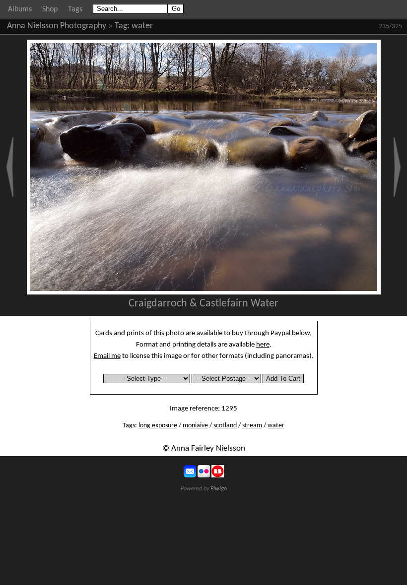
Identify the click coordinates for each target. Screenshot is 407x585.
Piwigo (218, 489)
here (263, 345)
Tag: (122, 26)
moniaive (195, 425)
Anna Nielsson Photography (56, 26)
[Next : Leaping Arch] (397, 167)
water (142, 26)
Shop (50, 9)
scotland (225, 425)
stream (252, 425)
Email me (107, 356)
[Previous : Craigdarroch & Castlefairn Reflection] (10, 167)
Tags (75, 9)
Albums (20, 9)
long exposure (157, 425)
